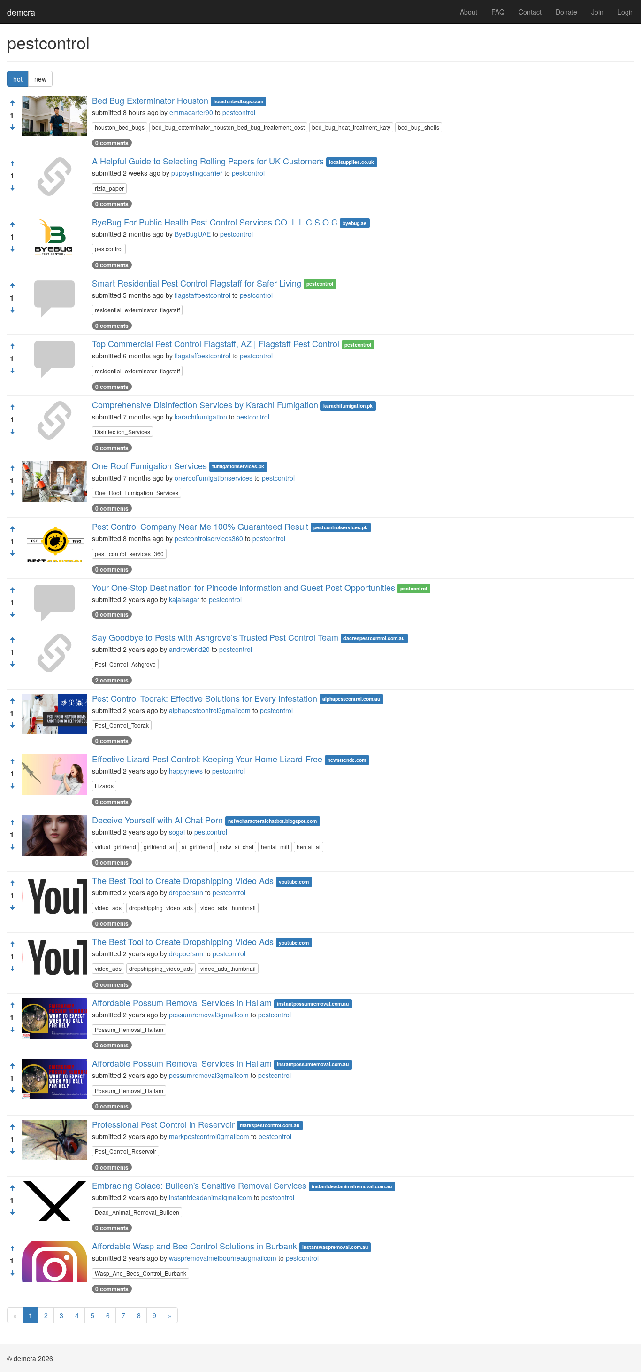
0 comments (112, 143)
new (40, 79)
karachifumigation (201, 416)
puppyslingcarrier (196, 173)
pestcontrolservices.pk (340, 527)
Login (626, 11)
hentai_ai (308, 847)
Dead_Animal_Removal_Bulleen (137, 1212)
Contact (530, 11)
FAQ (497, 11)
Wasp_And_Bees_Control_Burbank (140, 1273)
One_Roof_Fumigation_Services (136, 492)
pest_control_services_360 (129, 554)
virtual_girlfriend (115, 847)
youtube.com (294, 881)
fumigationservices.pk (238, 466)
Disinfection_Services (122, 431)
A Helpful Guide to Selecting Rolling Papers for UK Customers (208, 161)
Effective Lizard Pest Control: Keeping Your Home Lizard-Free (207, 758)
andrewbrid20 (189, 649)
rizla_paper (109, 188)
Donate (566, 11)
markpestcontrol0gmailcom (209, 1136)
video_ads (108, 908)
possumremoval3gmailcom (209, 1014)
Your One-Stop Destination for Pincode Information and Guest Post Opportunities (243, 587)
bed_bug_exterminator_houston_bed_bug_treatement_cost (228, 127)
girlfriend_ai (159, 847)
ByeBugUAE (193, 234)
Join (597, 11)
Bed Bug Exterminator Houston (150, 100)
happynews (186, 770)
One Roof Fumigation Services (149, 465)
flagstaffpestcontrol (202, 295)
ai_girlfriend (197, 847)
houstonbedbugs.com (238, 101)
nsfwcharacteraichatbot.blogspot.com (272, 820)
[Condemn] (12, 127)
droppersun (186, 892)
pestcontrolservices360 (209, 538)
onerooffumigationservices (213, 477)
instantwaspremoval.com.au (335, 1246)
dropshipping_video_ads (161, 908)
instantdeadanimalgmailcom (210, 1197)
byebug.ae (354, 222)
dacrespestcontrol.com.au (373, 638)
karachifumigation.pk (348, 405)
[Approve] (12, 103)
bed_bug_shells (418, 127)
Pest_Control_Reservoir (125, 1151)
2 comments (112, 680)
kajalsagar (184, 599)
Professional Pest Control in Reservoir (163, 1124)
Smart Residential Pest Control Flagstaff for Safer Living (196, 283)
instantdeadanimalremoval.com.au (352, 1186)
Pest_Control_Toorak (122, 725)
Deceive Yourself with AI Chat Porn (157, 820)
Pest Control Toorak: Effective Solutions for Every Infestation (204, 698)
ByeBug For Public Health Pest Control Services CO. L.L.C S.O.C (214, 222)
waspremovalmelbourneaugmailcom (222, 1258)
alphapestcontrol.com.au (351, 699)
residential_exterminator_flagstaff (137, 310)
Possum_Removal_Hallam (129, 1029)
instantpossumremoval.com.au (313, 1003)
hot (18, 79)
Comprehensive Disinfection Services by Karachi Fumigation (205, 404)
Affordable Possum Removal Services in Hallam (182, 1002)
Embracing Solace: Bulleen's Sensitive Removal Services (199, 1185)
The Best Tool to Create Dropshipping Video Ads (183, 880)
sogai (177, 832)
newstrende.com (347, 759)
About (468, 11)
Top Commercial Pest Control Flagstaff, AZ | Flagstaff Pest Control (215, 343)
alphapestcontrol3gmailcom (210, 710)
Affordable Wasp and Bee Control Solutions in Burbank (194, 1246)
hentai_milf (275, 847)
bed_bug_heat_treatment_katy (351, 127)
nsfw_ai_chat (236, 847)
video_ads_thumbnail (228, 908)
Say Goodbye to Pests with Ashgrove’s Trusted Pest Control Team (215, 637)
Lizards (104, 786)
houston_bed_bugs (120, 127)
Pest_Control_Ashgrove (125, 664)
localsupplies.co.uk (351, 161)
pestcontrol (238, 112)
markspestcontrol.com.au (269, 1125)
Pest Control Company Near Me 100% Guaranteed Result (200, 526)
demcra (21, 12)
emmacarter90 (191, 112)
